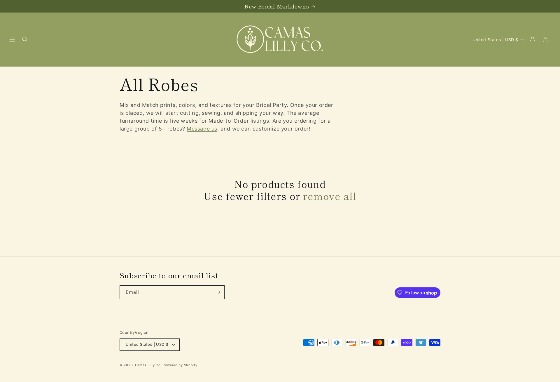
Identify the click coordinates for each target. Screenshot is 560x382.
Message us (202, 129)
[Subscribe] (217, 292)
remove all (329, 196)
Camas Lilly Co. (148, 365)
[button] (12, 39)
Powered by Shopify (180, 365)
